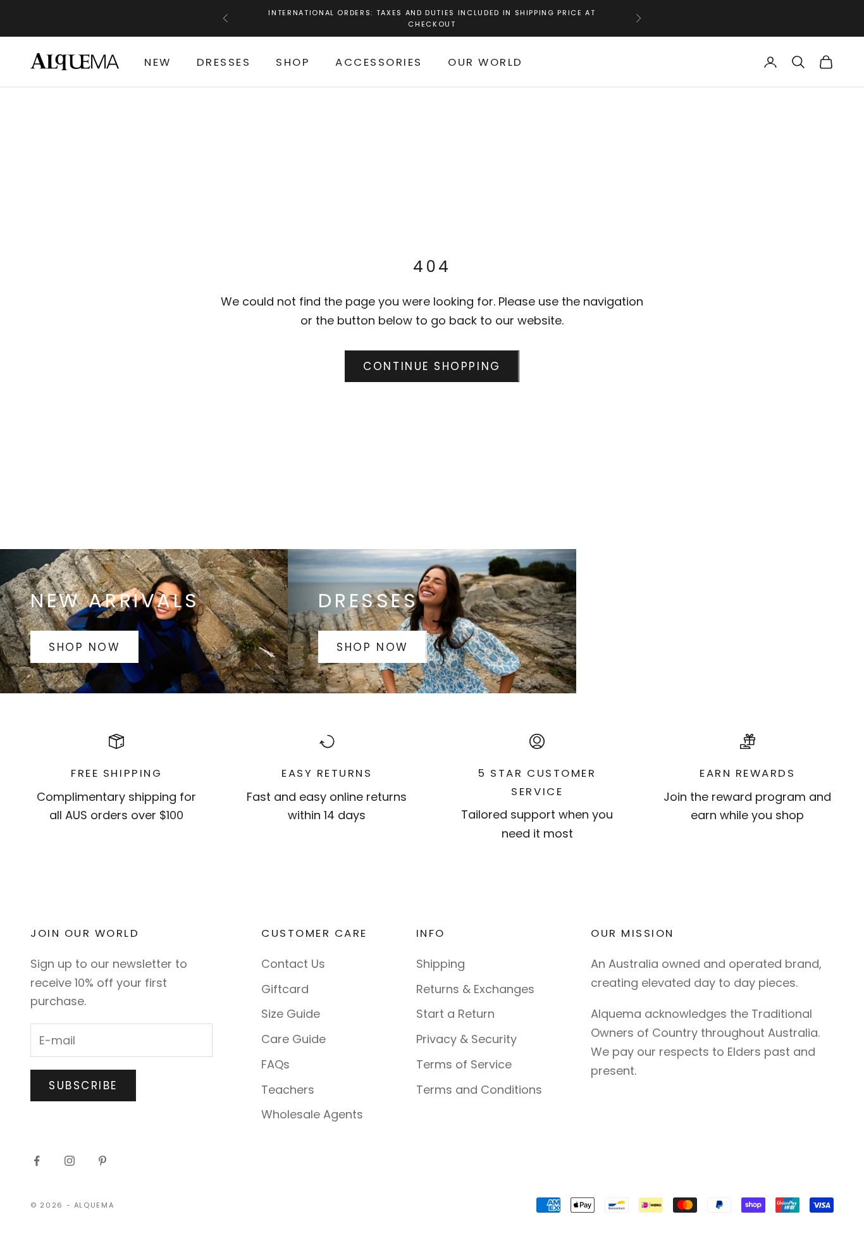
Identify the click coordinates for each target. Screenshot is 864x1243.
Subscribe (83, 1085)
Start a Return (455, 1014)
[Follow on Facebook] (36, 1160)
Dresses (224, 62)
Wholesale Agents (312, 1114)
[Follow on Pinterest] (102, 1160)
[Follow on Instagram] (69, 1160)
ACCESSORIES (379, 62)
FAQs (275, 1064)
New (157, 62)
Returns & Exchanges (475, 989)
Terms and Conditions (479, 1090)
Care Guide (293, 1039)
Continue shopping (431, 366)
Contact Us (293, 964)
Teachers (287, 1090)
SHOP (293, 62)
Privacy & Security (466, 1039)
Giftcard (285, 989)
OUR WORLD (485, 62)
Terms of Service (464, 1064)
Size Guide (290, 1014)
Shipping (440, 964)
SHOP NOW (84, 647)
